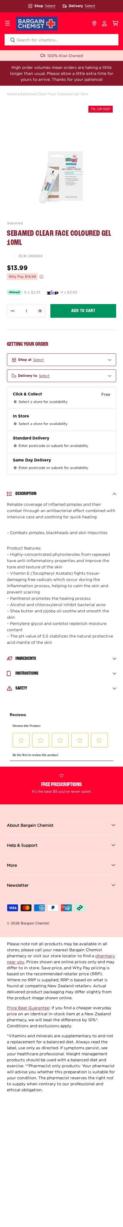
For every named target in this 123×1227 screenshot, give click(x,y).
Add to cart (83, 311)
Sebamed (15, 223)
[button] (115, 23)
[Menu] (7, 24)
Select (50, 6)
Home (12, 94)
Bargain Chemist (35, 923)
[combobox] (61, 39)
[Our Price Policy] (41, 277)
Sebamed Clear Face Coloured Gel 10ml (54, 94)
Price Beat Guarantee (28, 1008)
